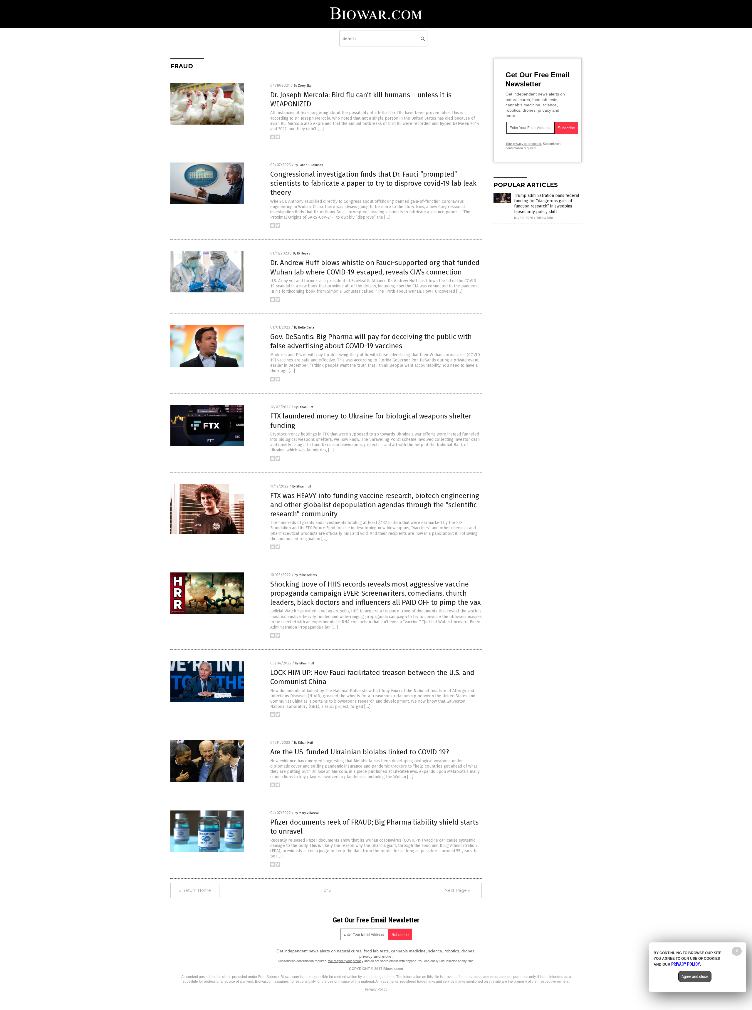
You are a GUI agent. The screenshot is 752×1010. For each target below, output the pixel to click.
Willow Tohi (544, 218)
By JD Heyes (301, 253)
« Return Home (195, 890)
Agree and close (695, 976)
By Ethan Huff (303, 407)
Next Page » (457, 890)
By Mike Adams (306, 575)
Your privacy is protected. (524, 143)
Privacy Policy (376, 989)
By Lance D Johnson (309, 165)
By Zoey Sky (302, 86)
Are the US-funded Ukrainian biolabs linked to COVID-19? (359, 752)
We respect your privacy (345, 961)
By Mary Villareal (307, 813)
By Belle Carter (305, 327)
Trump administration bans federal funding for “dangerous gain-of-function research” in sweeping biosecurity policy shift (546, 203)
